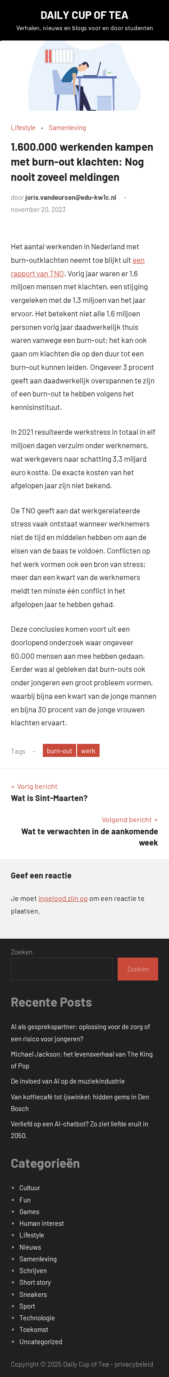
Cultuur (29, 1188)
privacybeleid (133, 1364)
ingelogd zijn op (63, 898)
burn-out (59, 751)
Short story (35, 1282)
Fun (25, 1200)
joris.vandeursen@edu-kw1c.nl (70, 197)
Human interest (41, 1223)
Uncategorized (40, 1341)
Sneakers (33, 1294)
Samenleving (67, 127)
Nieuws (30, 1247)
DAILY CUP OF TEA (84, 14)
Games (29, 1211)
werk (88, 751)
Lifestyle (23, 127)
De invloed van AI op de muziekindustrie (68, 1081)
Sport (27, 1306)
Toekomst (33, 1329)
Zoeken (21, 952)
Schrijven (33, 1270)
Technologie (37, 1318)
